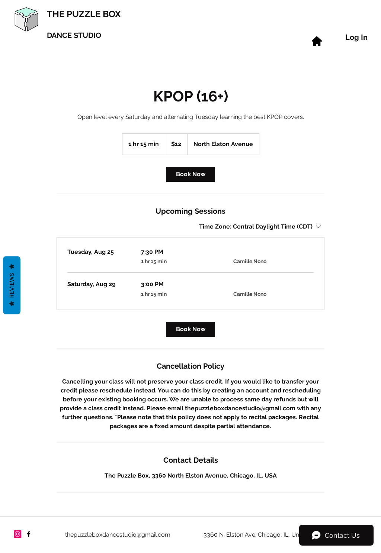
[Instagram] (17, 534)
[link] (190, 174)
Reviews (11, 285)
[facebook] (28, 534)
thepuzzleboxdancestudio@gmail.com (117, 534)
